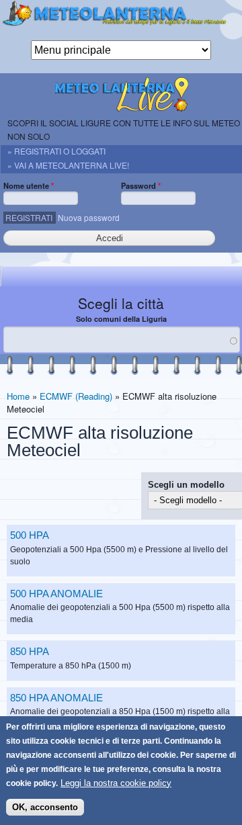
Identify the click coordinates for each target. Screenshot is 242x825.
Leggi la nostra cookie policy (116, 783)
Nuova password (89, 217)
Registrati (28, 217)
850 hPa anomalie (56, 697)
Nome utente (28, 185)
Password (141, 185)
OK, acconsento (45, 807)
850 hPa (29, 651)
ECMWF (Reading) (76, 396)
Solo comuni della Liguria (121, 319)
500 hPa (29, 535)
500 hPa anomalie (56, 593)
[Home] (121, 20)
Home (18, 396)
